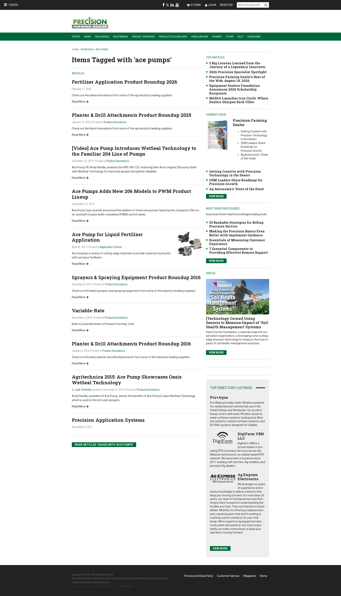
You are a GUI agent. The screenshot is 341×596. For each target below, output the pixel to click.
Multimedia (120, 36)
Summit (217, 36)
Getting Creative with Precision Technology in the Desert (235, 173)
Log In (212, 5)
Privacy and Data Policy (198, 575)
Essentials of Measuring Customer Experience (237, 242)
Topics (13, 5)
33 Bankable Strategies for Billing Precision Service (236, 224)
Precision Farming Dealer (250, 122)
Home (75, 49)
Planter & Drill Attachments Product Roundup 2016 (131, 344)
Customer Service (228, 575)
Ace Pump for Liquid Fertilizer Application (107, 237)
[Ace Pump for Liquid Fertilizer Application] (189, 243)
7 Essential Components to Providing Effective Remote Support (238, 250)
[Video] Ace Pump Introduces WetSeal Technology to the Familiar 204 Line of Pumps (134, 151)
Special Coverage (143, 36)
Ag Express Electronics (248, 476)
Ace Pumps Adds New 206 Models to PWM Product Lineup (131, 194)
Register (226, 5)
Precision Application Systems (108, 420)
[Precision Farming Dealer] (217, 135)
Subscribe (253, 36)
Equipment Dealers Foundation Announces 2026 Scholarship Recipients (234, 89)
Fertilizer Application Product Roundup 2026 (124, 82)
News (87, 36)
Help (240, 36)
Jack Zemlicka (83, 389)
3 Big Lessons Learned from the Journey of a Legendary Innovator (237, 65)
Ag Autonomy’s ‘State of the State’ (236, 189)
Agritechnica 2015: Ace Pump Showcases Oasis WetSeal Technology (127, 380)
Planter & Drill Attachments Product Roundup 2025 (131, 115)
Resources (102, 36)
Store (229, 36)
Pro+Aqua (219, 397)
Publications (199, 36)
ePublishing (126, 586)
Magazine (249, 575)
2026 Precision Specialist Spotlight (238, 72)
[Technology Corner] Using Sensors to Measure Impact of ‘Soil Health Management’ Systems (237, 322)
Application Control (111, 247)
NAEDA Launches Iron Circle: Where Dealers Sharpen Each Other (238, 100)
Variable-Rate (88, 310)
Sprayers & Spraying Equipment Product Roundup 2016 (136, 277)
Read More (78, 101)
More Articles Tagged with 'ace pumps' (104, 444)
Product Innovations (115, 122)
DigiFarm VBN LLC (251, 436)
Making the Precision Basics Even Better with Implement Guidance (237, 233)
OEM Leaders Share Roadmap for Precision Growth (235, 182)
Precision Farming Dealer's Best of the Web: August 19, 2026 (237, 79)
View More (216, 196)
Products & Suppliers (173, 36)
